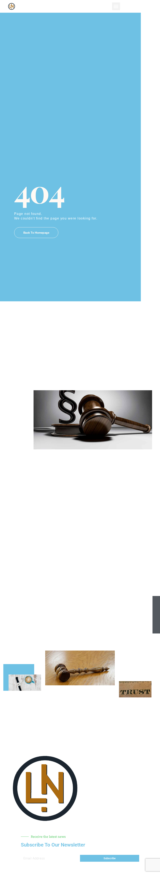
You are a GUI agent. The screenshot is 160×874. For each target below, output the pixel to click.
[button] (116, 6)
